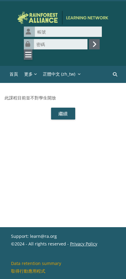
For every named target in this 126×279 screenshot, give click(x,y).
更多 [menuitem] (28, 74)
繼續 (63, 113)
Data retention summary (36, 263)
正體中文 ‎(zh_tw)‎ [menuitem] (59, 74)
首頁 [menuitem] (13, 74)
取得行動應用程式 (28, 271)
